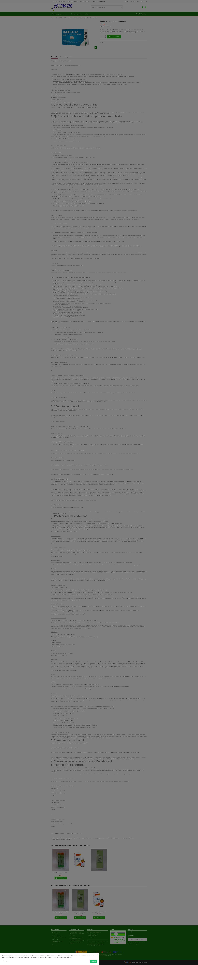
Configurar (6, 961)
